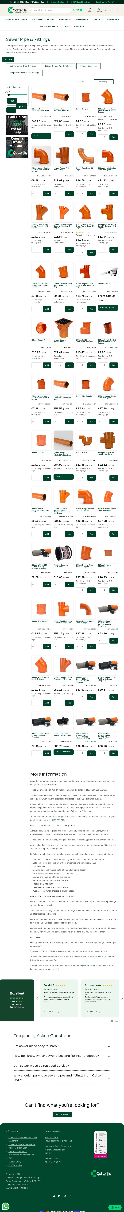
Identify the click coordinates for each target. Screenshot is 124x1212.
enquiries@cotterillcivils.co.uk (87, 966)
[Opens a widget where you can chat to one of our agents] (115, 1208)
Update (21, 106)
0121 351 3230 (59, 820)
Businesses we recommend (21, 1155)
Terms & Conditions (17, 1151)
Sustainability (14, 1162)
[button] (103, 118)
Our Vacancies (15, 1165)
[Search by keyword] (31, 10)
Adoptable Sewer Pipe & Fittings (24, 73)
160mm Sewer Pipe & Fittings (58, 66)
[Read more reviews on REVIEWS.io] (17, 1008)
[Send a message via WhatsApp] (5, 1206)
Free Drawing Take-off (105, 2)
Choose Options (107, 307)
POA (36, 136)
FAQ (10, 1158)
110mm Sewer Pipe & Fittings (23, 66)
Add (69, 134)
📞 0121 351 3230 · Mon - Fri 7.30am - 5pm (27, 2)
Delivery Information (17, 1148)
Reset (12, 100)
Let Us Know (62, 1114)
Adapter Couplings (88, 66)
